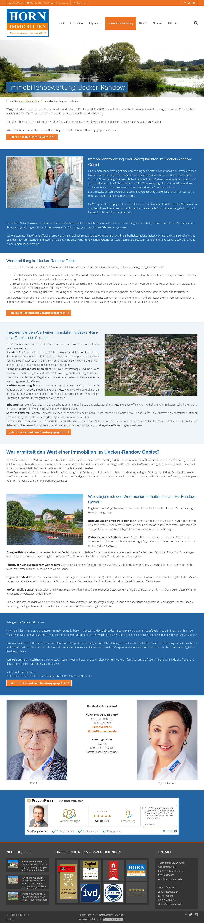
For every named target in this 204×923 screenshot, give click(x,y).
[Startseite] (28, 23)
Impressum (85, 914)
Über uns (173, 23)
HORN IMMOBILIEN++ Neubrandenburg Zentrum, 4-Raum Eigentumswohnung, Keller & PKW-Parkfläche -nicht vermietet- (33, 885)
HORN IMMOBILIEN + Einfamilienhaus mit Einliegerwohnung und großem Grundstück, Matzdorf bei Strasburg (34, 867)
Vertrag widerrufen (112, 919)
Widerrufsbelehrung (90, 918)
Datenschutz (106, 914)
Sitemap (119, 914)
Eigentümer (95, 23)
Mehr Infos (168, 831)
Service (157, 23)
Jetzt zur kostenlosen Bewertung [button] (31, 137)
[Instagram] (194, 3)
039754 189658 (168, 900)
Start (61, 23)
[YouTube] (189, 3)
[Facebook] (185, 3)
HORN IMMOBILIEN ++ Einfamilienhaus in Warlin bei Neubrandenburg (34, 896)
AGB (95, 914)
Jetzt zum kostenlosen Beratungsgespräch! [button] (38, 313)
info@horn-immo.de (171, 879)
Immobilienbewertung (121, 23)
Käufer (143, 23)
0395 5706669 (16, 3)
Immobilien (76, 23)
